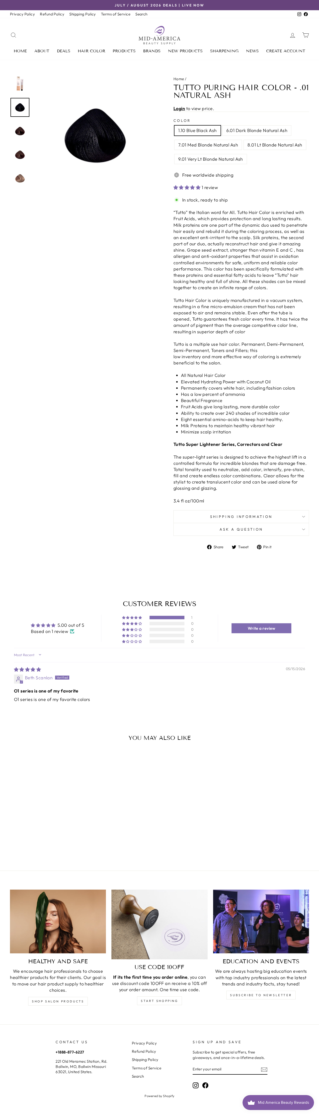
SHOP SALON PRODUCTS (58, 1001)
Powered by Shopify (159, 1096)
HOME (20, 51)
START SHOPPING (159, 1001)
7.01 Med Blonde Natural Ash (208, 145)
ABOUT (41, 51)
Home (178, 78)
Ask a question (241, 529)
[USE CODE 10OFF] (159, 924)
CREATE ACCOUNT (285, 51)
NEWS (252, 51)
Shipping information (241, 516)
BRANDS (151, 51)
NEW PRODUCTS (185, 51)
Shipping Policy (82, 14)
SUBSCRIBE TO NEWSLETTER (261, 995)
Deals (63, 51)
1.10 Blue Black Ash (197, 130)
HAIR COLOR (91, 51)
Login (179, 108)
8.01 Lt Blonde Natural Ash (274, 145)
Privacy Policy (22, 14)
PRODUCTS (124, 51)
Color (182, 120)
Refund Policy (52, 14)
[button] (187, 187)
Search (141, 14)
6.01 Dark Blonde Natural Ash (257, 130)
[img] (27, 669)
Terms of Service (115, 14)
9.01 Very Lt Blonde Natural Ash (210, 159)
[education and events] (261, 922)
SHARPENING (224, 51)
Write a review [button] (261, 628)
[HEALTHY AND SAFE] (58, 922)
